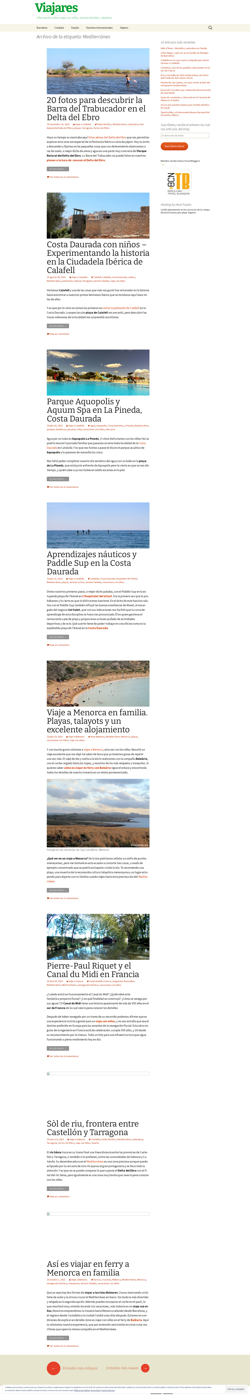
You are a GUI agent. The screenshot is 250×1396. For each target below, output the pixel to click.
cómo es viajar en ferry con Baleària (87, 768)
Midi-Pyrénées (69, 984)
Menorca (125, 736)
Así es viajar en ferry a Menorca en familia (88, 1268)
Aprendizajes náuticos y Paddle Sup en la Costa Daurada (92, 563)
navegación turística (88, 984)
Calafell (97, 277)
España (75, 27)
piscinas (71, 429)
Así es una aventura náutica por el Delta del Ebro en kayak (185, 106)
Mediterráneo (120, 124)
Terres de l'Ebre (101, 128)
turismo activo (77, 582)
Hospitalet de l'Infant (126, 578)
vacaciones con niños (94, 429)
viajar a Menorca (93, 749)
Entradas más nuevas (126, 1367)
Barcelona (42, 27)
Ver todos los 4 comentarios (64, 176)
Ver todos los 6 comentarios (64, 486)
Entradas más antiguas (74, 1368)
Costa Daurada (119, 277)
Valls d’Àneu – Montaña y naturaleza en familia (184, 48)
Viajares (124, 27)
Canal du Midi (95, 981)
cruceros (106, 1279)
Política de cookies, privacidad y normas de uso (94, 1390)
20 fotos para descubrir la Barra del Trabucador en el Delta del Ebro (96, 108)
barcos (97, 1279)
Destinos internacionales (99, 27)
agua (92, 425)
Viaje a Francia (76, 981)
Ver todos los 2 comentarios (64, 898)
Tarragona (87, 128)
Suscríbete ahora (174, 146)
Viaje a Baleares (77, 736)
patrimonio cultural (71, 280)
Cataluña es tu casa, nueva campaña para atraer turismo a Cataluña (185, 62)
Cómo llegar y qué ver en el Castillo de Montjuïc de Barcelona (185, 54)
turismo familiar (101, 280)
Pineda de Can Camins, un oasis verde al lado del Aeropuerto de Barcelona (185, 84)
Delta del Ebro (104, 124)
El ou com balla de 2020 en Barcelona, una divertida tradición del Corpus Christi (185, 77)
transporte (74, 1283)
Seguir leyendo (59, 168)
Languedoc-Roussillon (123, 981)
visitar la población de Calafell (121, 308)
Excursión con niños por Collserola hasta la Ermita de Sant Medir (186, 91)
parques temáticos (56, 429)
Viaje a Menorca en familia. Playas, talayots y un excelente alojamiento (97, 721)
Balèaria (136, 1320)
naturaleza (133, 124)
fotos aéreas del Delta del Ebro (107, 137)
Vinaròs (95, 1142)
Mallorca (116, 1279)
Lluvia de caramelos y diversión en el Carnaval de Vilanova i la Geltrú (185, 99)
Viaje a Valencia (77, 1139)
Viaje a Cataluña (83, 124)
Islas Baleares (98, 736)
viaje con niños (117, 280)
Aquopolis (101, 425)
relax (79, 429)
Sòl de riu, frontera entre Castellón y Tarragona (93, 1128)
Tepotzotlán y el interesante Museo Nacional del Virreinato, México (185, 114)
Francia (107, 981)
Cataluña (59, 27)
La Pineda (129, 425)
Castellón (96, 1139)
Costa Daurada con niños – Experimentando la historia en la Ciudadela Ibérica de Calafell (98, 257)
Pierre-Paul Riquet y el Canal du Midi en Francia (93, 970)
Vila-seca (110, 429)
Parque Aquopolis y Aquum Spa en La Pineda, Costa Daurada (94, 410)
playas (77, 128)
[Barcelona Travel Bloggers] (178, 179)
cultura (131, 277)
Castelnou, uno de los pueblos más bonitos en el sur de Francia (185, 69)
